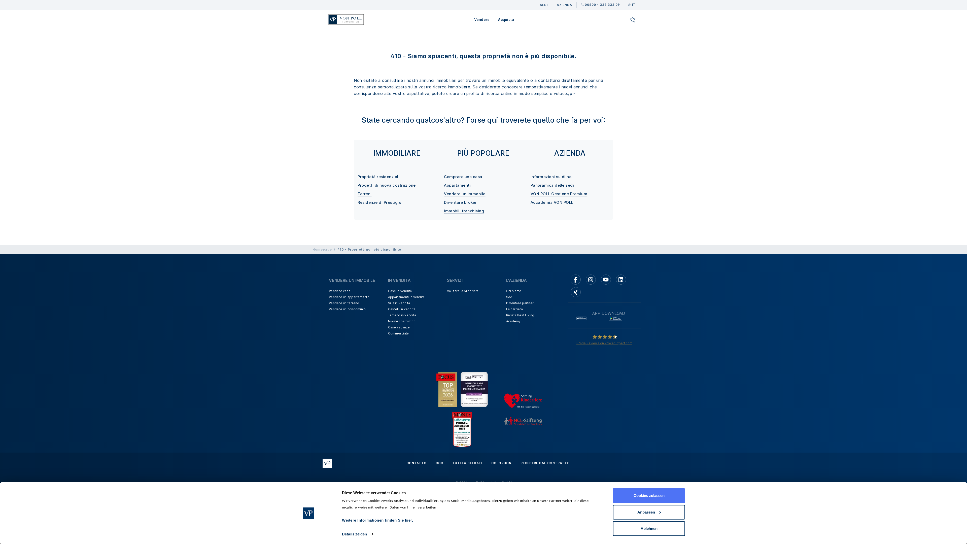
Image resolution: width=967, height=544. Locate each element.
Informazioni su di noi (552, 176)
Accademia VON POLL (552, 202)
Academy (513, 321)
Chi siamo (513, 291)
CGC (439, 463)
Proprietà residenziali (378, 176)
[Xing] (576, 292)
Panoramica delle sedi (552, 185)
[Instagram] (591, 280)
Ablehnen (649, 528)
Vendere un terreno (344, 303)
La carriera (514, 309)
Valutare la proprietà (462, 291)
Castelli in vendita (402, 309)
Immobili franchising (464, 211)
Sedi (509, 297)
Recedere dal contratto (545, 463)
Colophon (501, 463)
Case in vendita (400, 291)
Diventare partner (520, 303)
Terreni (365, 193)
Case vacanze (399, 327)
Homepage (322, 249)
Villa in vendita (399, 303)
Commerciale (398, 333)
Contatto (416, 463)
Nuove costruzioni (402, 321)
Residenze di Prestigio (379, 202)
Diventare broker (460, 202)
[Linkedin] (621, 280)
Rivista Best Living (520, 315)
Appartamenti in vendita (406, 297)
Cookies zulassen (649, 495)
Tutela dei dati (467, 463)
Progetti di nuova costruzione (387, 185)
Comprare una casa (463, 176)
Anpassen (646, 512)
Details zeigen (354, 534)
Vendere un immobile (465, 193)
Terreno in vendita (402, 315)
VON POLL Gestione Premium (559, 193)
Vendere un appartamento (349, 297)
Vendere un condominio (347, 309)
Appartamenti (457, 185)
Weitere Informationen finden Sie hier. (377, 520)
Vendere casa (339, 291)
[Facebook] (576, 280)
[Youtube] (606, 280)
